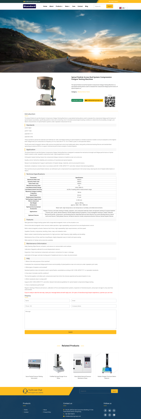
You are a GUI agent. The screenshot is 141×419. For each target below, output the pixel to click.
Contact (80, 6)
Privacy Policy (47, 412)
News (67, 6)
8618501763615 (77, 100)
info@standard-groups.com (94, 100)
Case (73, 6)
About (51, 6)
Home (45, 6)
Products (59, 6)
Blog (86, 6)
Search (110, 6)
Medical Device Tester (70, 39)
